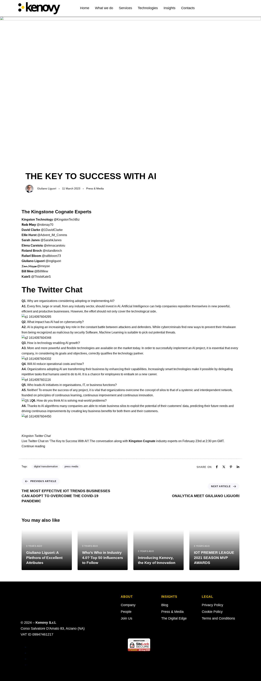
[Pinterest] (230, 466)
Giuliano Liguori (46, 188)
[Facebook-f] (222, 8)
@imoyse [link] (43, 266)
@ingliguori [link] (53, 261)
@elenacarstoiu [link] (54, 245)
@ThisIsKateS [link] (41, 276)
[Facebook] (216, 466)
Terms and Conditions (218, 618)
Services (125, 8)
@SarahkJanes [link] (51, 240)
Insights (169, 8)
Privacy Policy (212, 605)
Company (128, 605)
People (126, 612)
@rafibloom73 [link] (51, 255)
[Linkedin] (234, 8)
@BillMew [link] (41, 271)
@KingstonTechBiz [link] (67, 219)
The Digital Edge (174, 618)
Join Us (126, 618)
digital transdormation (46, 466)
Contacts (188, 8)
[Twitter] (228, 8)
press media (71, 466)
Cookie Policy (212, 612)
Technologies (148, 8)
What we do (104, 8)
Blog (164, 605)
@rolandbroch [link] (52, 250)
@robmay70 (45, 224)
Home (84, 8)
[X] (223, 466)
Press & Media (95, 188)
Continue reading (33, 446)
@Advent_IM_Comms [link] (52, 235)
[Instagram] (240, 8)
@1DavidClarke (52, 229)
